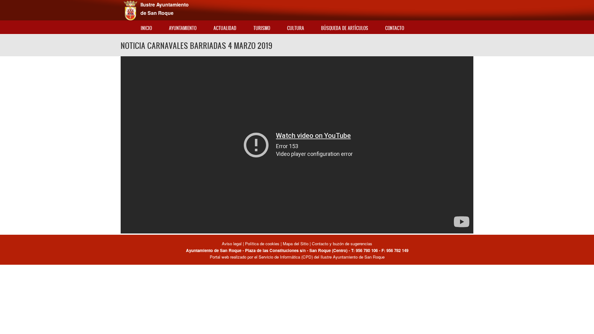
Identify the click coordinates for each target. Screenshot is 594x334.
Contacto (394, 28)
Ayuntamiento (182, 28)
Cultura (295, 28)
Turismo (261, 28)
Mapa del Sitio (295, 243)
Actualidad (224, 28)
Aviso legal (232, 243)
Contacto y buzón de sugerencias (342, 243)
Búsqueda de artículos (344, 28)
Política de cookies (262, 243)
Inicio (146, 28)
